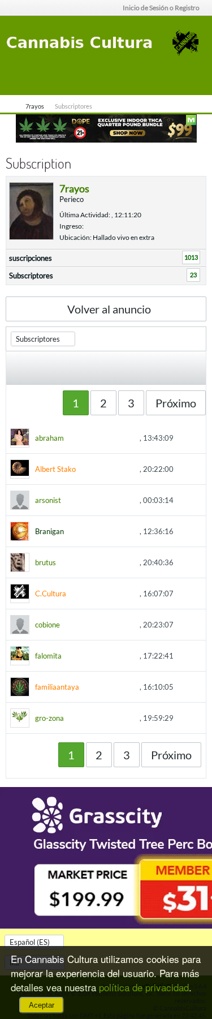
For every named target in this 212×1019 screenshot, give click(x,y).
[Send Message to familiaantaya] (85, 688)
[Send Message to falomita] (67, 656)
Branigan (49, 531)
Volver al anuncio (109, 309)
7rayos (34, 106)
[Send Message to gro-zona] (70, 719)
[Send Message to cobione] (66, 625)
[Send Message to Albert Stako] (81, 470)
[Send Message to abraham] (70, 439)
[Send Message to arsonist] (67, 501)
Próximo (175, 403)
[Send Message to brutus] (62, 563)
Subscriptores (31, 275)
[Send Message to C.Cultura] (72, 594)
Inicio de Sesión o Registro (161, 7)
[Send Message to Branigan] (70, 532)
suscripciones (30, 258)
